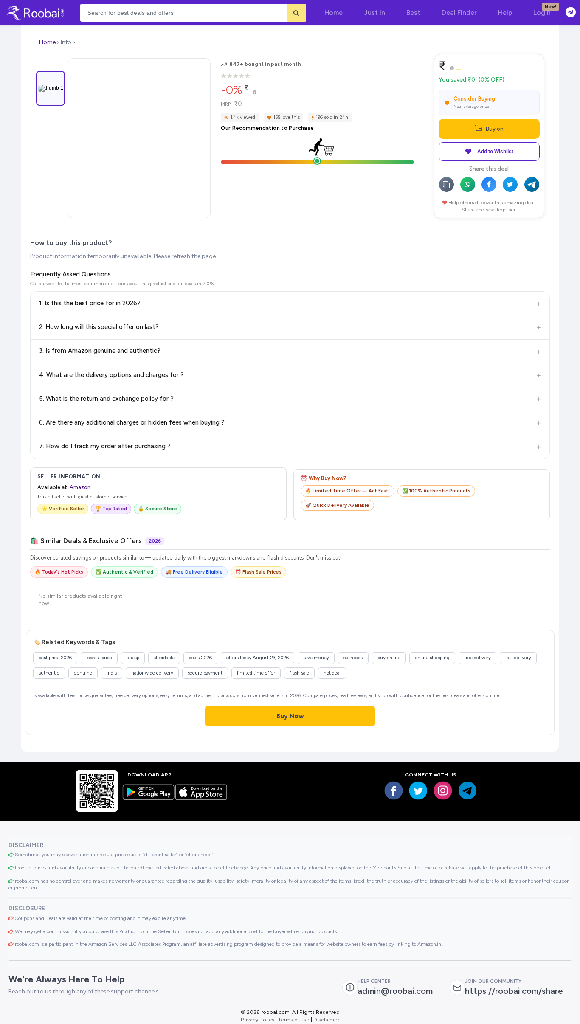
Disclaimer (326, 1019)
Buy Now (290, 716)
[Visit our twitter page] (418, 790)
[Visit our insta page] (443, 790)
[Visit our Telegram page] (467, 790)
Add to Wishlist (495, 152)
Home (47, 42)
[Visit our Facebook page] (394, 790)
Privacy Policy (257, 1019)
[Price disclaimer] (254, 92)
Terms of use (294, 1019)
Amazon (80, 487)
